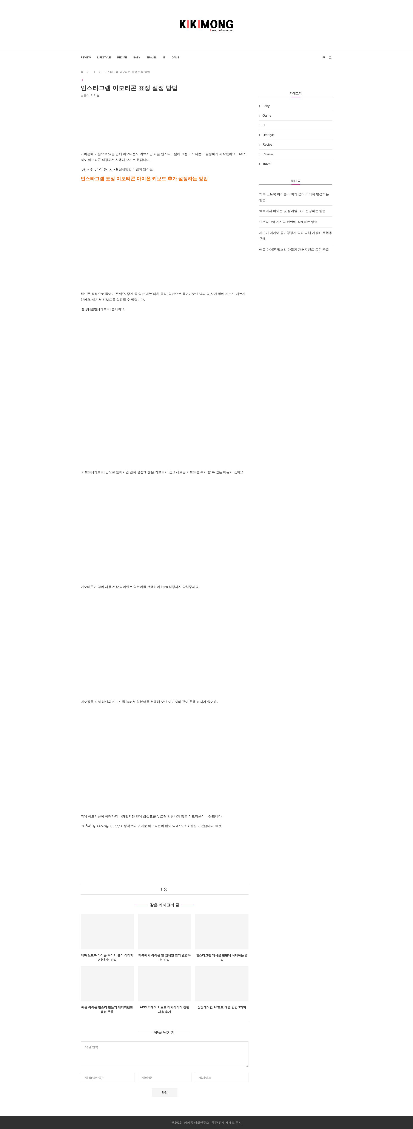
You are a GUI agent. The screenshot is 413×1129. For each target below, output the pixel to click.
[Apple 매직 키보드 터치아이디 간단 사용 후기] (164, 983)
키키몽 (95, 95)
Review (86, 57)
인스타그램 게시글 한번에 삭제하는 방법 (288, 222)
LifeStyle (104, 57)
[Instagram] (324, 57)
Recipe (122, 57)
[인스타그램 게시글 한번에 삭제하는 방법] (221, 931)
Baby (136, 57)
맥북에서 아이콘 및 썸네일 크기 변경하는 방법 (292, 211)
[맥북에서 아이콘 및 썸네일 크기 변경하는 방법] (164, 931)
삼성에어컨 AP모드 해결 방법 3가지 (222, 1007)
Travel (152, 57)
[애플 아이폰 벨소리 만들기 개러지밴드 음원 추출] (107, 983)
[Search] (330, 57)
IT (164, 57)
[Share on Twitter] (165, 889)
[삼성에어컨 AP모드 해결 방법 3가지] (221, 983)
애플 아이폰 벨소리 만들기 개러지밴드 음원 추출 (294, 249)
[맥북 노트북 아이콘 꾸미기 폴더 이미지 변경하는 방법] (107, 931)
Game (175, 57)
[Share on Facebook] (161, 889)
